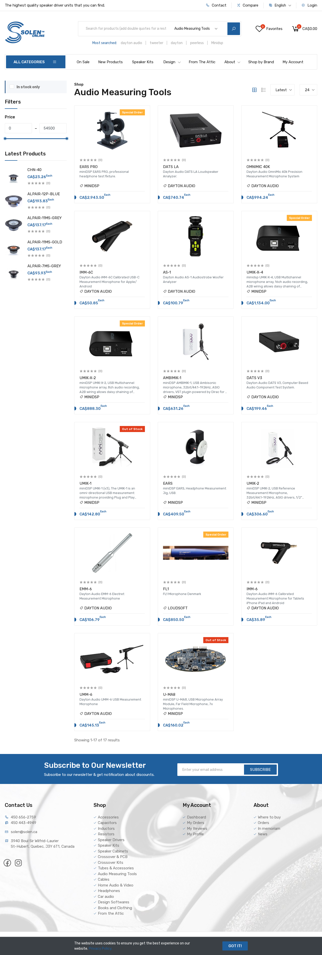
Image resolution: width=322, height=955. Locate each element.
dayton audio (131, 43)
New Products (110, 62)
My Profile (195, 834)
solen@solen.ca (24, 832)
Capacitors (107, 822)
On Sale (83, 62)
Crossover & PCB (113, 856)
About (229, 62)
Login (311, 5)
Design (169, 62)
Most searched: (104, 43)
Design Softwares (113, 902)
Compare (250, 5)
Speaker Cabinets (113, 851)
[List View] (264, 90)
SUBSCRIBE (260, 769)
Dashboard (196, 817)
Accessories (108, 817)
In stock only (28, 87)
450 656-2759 (23, 817)
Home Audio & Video (115, 885)
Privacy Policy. (100, 948)
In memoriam (269, 828)
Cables (103, 879)
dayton (177, 43)
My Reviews (197, 828)
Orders (263, 822)
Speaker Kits (142, 62)
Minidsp (217, 43)
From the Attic (111, 913)
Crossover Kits (110, 862)
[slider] (5, 138)
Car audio (106, 896)
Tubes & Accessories (116, 868)
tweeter (156, 43)
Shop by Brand (261, 62)
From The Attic (202, 62)
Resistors (106, 834)
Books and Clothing (115, 908)
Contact (218, 5)
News (262, 834)
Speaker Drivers (111, 840)
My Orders (195, 822)
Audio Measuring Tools (117, 874)
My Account (293, 62)
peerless (197, 43)
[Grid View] (254, 90)
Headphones (109, 890)
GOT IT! (235, 946)
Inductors (106, 828)
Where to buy (269, 817)
